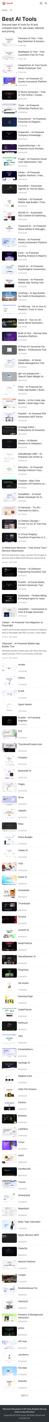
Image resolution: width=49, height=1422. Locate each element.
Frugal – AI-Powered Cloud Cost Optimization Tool (32, 160)
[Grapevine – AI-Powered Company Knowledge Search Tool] (9, 135)
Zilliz (20, 1036)
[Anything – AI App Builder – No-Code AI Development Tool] (9, 296)
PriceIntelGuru (25, 1049)
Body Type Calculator (29, 1221)
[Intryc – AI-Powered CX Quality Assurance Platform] (9, 81)
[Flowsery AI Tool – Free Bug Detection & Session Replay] (9, 41)
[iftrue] (9, 800)
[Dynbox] (9, 1105)
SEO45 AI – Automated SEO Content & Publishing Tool (31, 214)
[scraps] (9, 667)
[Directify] (9, 1384)
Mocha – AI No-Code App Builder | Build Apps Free (31, 402)
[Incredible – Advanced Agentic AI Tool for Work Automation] (9, 189)
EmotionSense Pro (27, 1288)
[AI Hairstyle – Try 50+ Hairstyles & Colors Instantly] (9, 510)
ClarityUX (23, 1301)
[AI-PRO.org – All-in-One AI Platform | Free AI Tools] (9, 309)
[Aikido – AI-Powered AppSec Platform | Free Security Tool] (9, 175)
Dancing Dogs (25, 996)
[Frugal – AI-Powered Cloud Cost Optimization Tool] (9, 162)
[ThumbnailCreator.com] (9, 747)
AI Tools (5, 562)
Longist (22, 1275)
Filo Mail (22, 1368)
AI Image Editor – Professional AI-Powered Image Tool (31, 429)
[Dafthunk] (9, 1026)
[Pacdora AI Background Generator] (9, 1317)
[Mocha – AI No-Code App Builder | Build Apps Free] (9, 403)
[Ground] (9, 919)
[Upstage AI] (9, 1065)
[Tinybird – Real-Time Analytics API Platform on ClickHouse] (9, 484)
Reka (20, 824)
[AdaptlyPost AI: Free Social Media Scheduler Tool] (9, 68)
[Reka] (9, 827)
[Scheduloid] (9, 1198)
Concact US (24, 1418)
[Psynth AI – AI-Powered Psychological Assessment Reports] (9, 269)
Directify (22, 1381)
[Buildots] (9, 1118)
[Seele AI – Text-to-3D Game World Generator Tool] (9, 323)
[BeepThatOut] (9, 946)
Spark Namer (25, 704)
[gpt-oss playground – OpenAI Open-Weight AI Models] (9, 376)
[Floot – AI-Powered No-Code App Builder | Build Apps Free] (9, 390)
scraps (21, 664)
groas (21, 1328)
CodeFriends (25, 1009)
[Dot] (9, 734)
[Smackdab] (9, 893)
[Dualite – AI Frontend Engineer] (9, 720)
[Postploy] (9, 760)
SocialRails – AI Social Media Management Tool (31, 361)
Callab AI (23, 850)
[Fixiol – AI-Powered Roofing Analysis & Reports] (9, 256)
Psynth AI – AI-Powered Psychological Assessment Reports (32, 268)
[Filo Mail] (9, 1371)
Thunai (21, 1182)
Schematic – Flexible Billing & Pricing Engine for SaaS (32, 597)
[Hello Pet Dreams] (9, 1092)
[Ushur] (9, 1145)
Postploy (22, 757)
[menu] (41, 3)
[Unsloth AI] (9, 933)
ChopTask (23, 970)
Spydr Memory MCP (28, 1235)
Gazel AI (22, 877)
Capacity (22, 1248)
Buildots (22, 1115)
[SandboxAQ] (9, 1172)
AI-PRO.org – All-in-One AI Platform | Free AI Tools (32, 308)
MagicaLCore (25, 1076)
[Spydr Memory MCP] (9, 1238)
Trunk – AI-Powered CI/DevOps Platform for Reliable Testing (30, 107)
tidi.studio (23, 983)
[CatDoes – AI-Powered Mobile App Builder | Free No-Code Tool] (9, 202)
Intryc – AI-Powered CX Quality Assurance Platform (32, 80)
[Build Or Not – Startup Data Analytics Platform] (9, 336)
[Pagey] (9, 787)
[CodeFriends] (9, 1012)
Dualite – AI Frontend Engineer (29, 719)
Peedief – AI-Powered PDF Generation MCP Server (32, 415)
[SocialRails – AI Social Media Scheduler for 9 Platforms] (9, 497)
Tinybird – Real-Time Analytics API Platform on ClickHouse (31, 482)
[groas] (9, 1331)
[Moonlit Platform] (9, 1264)
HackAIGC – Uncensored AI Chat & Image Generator (32, 610)
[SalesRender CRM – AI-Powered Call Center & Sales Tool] (9, 457)
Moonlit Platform (26, 1261)
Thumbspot (24, 903)
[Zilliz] (9, 1039)
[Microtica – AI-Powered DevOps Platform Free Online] (9, 470)
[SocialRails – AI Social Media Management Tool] (9, 363)
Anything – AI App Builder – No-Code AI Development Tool (32, 295)
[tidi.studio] (9, 986)
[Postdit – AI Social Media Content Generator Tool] (9, 585)
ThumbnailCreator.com (30, 744)
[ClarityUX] (9, 1304)
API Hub (22, 1341)
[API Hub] (9, 1344)
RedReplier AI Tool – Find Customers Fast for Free (31, 53)
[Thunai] (9, 1185)
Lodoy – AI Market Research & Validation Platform (29, 442)
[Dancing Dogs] (9, 999)
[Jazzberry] (9, 1357)
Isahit (21, 1155)
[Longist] (9, 1278)
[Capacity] (9, 1251)
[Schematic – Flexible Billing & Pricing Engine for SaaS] (9, 598)
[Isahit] (9, 1158)
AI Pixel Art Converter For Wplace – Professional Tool (32, 348)
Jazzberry (23, 1354)
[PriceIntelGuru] (9, 1052)
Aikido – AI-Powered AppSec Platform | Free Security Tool (30, 174)
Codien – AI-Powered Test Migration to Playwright (22, 624)
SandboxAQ (24, 1168)
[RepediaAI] (9, 1211)
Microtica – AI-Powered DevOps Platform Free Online (30, 469)
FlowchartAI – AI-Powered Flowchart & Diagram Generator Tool (32, 120)
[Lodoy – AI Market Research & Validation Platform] (9, 443)
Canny (21, 677)
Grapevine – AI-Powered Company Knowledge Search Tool (31, 134)
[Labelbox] (9, 1132)
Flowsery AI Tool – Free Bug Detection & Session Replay (31, 40)
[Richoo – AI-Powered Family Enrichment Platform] (9, 242)
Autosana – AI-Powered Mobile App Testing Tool (31, 281)
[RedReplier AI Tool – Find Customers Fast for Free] (9, 55)
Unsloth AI (23, 930)
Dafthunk (23, 1023)
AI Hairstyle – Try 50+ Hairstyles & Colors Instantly (29, 509)
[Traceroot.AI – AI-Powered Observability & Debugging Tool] (9, 229)
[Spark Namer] (9, 707)
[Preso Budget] (9, 840)
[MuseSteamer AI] (9, 959)
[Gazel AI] (9, 880)
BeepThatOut (25, 943)
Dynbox (22, 1102)
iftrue (21, 797)
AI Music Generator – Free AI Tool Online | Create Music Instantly (31, 93)
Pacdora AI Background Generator (30, 1316)
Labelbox (23, 1129)
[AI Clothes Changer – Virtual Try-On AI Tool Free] (9, 524)
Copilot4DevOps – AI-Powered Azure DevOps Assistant (30, 147)
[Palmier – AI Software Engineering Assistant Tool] (9, 572)
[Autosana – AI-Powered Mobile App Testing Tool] (9, 282)
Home (4, 10)
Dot (20, 731)
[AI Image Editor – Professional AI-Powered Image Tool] (9, 430)
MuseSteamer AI (27, 956)
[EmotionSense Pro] (9, 1291)
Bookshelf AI (24, 770)
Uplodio (22, 810)
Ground (22, 916)
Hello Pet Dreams (27, 1089)
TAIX (20, 863)
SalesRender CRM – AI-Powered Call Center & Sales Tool (30, 455)
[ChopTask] (9, 973)
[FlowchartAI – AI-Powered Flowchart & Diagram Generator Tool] (9, 122)
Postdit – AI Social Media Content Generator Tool (31, 583)
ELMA (21, 691)
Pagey (21, 784)
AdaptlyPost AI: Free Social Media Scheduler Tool (32, 66)
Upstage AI (24, 1062)
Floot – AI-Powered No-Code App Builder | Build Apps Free (31, 388)
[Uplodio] (9, 813)
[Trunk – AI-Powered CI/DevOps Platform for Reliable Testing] (9, 108)
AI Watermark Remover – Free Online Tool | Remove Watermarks (24, 549)
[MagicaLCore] (9, 1079)
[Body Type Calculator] (9, 1225)
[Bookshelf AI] (9, 774)
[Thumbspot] (9, 906)
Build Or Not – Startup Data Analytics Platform (32, 335)
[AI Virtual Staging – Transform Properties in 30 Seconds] (9, 537)
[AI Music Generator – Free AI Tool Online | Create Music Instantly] (9, 95)
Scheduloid (24, 1195)
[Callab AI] (9, 853)
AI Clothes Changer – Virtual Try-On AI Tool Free (32, 522)
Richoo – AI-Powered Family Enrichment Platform (32, 241)
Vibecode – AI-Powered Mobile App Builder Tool (21, 645)
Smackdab (23, 890)
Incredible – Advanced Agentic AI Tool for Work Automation (30, 187)
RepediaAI (23, 1208)
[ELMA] (9, 694)
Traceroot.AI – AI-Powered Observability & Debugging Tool (32, 228)
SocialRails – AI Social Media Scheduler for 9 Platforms (30, 496)
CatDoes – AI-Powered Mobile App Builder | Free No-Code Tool (31, 201)
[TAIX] (9, 866)
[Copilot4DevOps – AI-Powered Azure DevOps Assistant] (9, 148)
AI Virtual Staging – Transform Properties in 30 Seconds (32, 536)
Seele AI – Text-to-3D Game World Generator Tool (30, 321)
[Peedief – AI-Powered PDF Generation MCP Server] (9, 416)
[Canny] (9, 681)
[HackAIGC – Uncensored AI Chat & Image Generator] (9, 612)
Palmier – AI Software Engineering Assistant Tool (32, 570)
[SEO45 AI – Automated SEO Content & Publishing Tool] (9, 215)
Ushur (21, 1142)
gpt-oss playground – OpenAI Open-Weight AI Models (30, 375)
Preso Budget (25, 837)
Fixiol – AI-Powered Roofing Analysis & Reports (32, 254)
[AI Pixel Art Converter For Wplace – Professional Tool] (9, 349)
